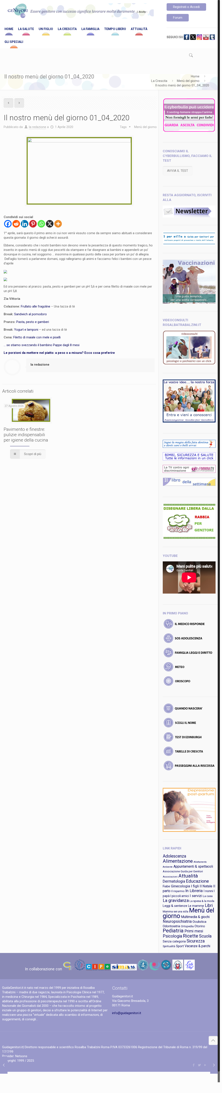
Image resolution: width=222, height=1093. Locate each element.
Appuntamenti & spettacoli (193, 866)
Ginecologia (180, 886)
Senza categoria (174, 941)
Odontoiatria (171, 926)
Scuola (205, 936)
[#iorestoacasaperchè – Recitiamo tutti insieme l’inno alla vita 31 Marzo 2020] (4, 1065)
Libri (209, 905)
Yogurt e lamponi (26, 330)
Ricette (190, 936)
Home (195, 76)
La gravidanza (176, 900)
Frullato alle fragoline (35, 306)
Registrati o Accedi (186, 7)
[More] (58, 224)
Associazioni (170, 876)
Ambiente (168, 866)
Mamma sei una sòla (175, 911)
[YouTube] (205, 1065)
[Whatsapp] (41, 224)
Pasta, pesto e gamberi (32, 322)
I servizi (196, 896)
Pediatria (173, 931)
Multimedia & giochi (195, 917)
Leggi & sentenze (175, 906)
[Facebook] (8, 224)
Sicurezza (196, 941)
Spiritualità (169, 946)
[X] (49, 224)
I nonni (208, 891)
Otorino (200, 926)
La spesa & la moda (202, 901)
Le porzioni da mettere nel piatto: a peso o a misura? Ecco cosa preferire (59, 353)
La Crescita (159, 81)
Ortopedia (187, 926)
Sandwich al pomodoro (30, 314)
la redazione (37, 127)
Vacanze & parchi (197, 946)
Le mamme (196, 906)
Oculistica (199, 922)
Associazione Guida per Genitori (183, 871)
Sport (180, 946)
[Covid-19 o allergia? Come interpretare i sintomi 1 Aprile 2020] (214, 1065)
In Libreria (194, 890)
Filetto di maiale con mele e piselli (37, 337)
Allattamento (200, 862)
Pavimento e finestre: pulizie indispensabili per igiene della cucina (26, 435)
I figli (195, 886)
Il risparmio (177, 891)
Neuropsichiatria (177, 921)
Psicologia (172, 936)
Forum (177, 18)
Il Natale (206, 886)
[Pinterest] (33, 224)
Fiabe (166, 886)
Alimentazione (178, 861)
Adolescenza (174, 856)
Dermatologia (174, 881)
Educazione (197, 881)
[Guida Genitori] (80, 11)
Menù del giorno (188, 81)
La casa (208, 896)
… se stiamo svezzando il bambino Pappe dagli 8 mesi (41, 345)
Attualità (188, 876)
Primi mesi (193, 931)
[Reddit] (16, 224)
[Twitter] (199, 1065)
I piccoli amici (179, 896)
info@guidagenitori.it (126, 1013)
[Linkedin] (24, 224)
